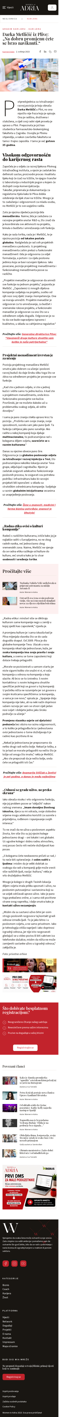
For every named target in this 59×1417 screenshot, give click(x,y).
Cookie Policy (9, 1406)
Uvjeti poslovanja (11, 1391)
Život (5, 1297)
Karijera (32, 19)
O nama (7, 1334)
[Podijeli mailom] (55, 51)
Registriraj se (13, 1377)
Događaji (7, 1325)
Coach (6, 1289)
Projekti (7, 1329)
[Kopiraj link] (50, 52)
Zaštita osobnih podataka (14, 1401)
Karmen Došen (8, 52)
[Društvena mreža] (6, 1263)
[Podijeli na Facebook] (40, 51)
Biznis (6, 1285)
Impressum (9, 1342)
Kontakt (7, 1338)
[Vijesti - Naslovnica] (29, 8)
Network (7, 1321)
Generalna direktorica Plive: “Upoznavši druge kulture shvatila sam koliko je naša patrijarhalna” (30, 338)
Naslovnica (10, 19)
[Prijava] (52, 8)
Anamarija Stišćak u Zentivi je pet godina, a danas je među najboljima (30, 775)
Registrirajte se (25, 1047)
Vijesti (6, 1317)
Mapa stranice (10, 1346)
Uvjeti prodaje (9, 1396)
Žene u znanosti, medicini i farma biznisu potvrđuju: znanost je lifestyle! (32, 509)
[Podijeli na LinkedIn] (45, 51)
